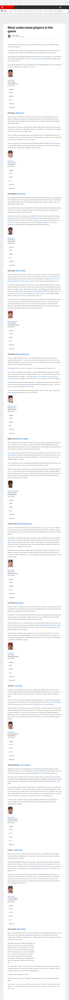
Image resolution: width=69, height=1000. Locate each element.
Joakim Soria (11, 817)
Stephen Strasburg (30, 384)
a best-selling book (37, 58)
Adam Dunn (11, 80)
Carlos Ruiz (11, 653)
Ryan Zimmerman (12, 321)
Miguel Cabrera (34, 376)
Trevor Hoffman (33, 44)
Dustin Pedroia (12, 220)
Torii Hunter (51, 473)
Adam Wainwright (40, 771)
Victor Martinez (14, 704)
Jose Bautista (42, 376)
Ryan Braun (11, 570)
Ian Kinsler (11, 161)
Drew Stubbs (22, 542)
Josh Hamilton (11, 368)
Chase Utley (49, 222)
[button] (63, 7)
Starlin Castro (11, 238)
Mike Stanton (16, 281)
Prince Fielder (48, 633)
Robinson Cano (35, 218)
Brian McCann (57, 702)
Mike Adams (11, 896)
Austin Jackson (25, 281)
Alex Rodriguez (27, 291)
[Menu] (2, 7)
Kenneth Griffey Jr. (44, 291)
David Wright (14, 392)
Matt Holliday (44, 625)
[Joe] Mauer (44, 694)
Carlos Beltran (39, 222)
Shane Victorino (12, 542)
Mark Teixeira (52, 625)
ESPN (9, 7)
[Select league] (5, 3)
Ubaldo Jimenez (51, 771)
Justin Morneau (12, 455)
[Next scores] (67, 2)
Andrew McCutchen (13, 491)
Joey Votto (22, 368)
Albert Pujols (52, 143)
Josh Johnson (11, 732)
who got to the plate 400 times (46, 704)
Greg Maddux (16, 789)
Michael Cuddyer (12, 406)
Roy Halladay (28, 771)
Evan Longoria (50, 376)
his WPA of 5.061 (32, 876)
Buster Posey (52, 279)
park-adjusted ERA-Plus (49, 781)
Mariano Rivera (38, 866)
